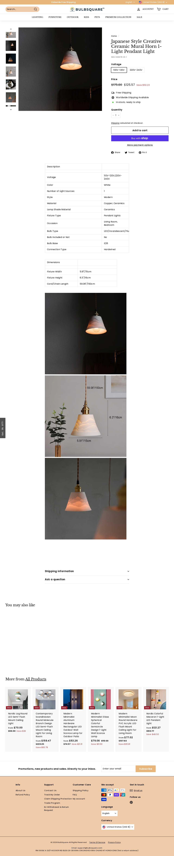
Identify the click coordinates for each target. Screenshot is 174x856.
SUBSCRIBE (106, 436)
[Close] (122, 408)
